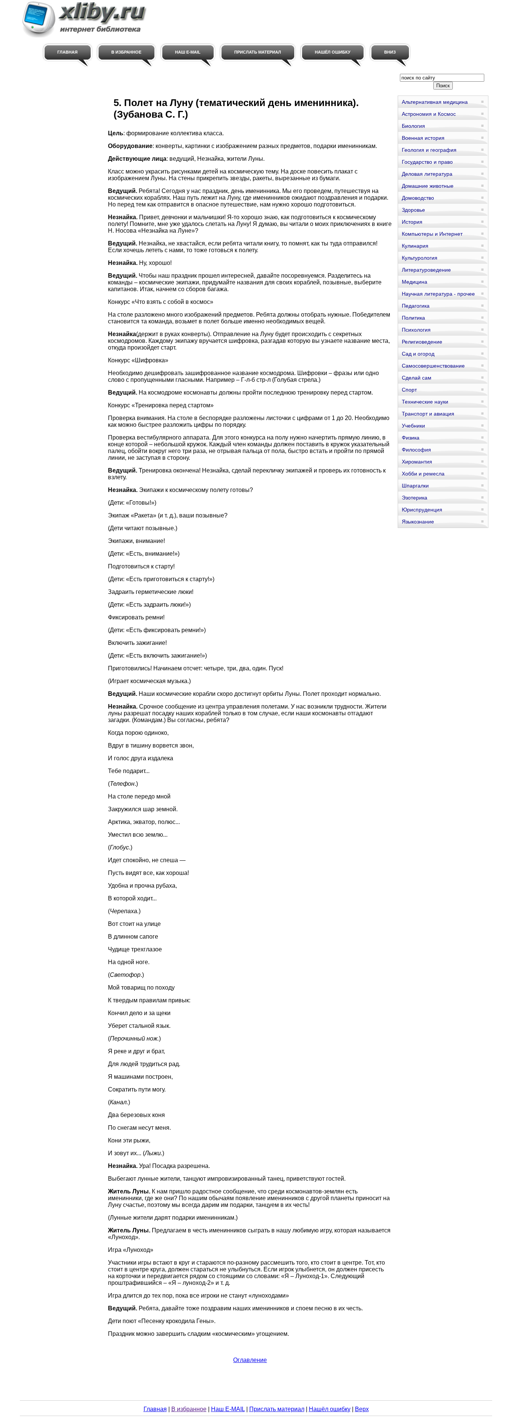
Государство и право (427, 162)
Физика (410, 438)
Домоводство (418, 198)
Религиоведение (422, 342)
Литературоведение (426, 270)
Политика (413, 318)
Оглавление (250, 1360)
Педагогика (416, 306)
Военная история (423, 138)
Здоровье (413, 210)
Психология (416, 330)
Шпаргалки (415, 486)
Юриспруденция (422, 510)
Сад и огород (418, 354)
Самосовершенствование (433, 366)
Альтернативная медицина (435, 102)
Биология (413, 126)
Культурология (419, 258)
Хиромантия (417, 462)
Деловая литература (427, 174)
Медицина (414, 282)
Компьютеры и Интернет (432, 234)
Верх (362, 1409)
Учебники (413, 426)
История (412, 222)
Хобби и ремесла (423, 474)
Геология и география (429, 150)
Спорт (409, 390)
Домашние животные (428, 186)
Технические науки (425, 402)
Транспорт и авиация (428, 414)
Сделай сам (416, 378)
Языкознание (418, 522)
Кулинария (415, 246)
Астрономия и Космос (429, 114)
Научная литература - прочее (438, 294)
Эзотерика (414, 498)
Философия (416, 450)
